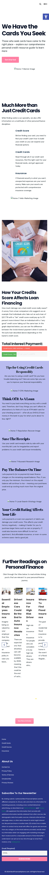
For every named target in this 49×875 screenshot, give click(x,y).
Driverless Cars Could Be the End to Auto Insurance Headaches (18, 617)
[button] (46, 17)
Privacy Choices (7, 783)
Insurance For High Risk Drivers (30, 610)
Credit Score (22, 130)
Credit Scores (7, 747)
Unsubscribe (6, 779)
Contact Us (6, 767)
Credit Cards (22, 152)
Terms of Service (8, 775)
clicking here (15, 842)
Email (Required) (8, 848)
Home (4, 739)
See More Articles (24, 721)
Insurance (21, 173)
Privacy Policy (7, 771)
